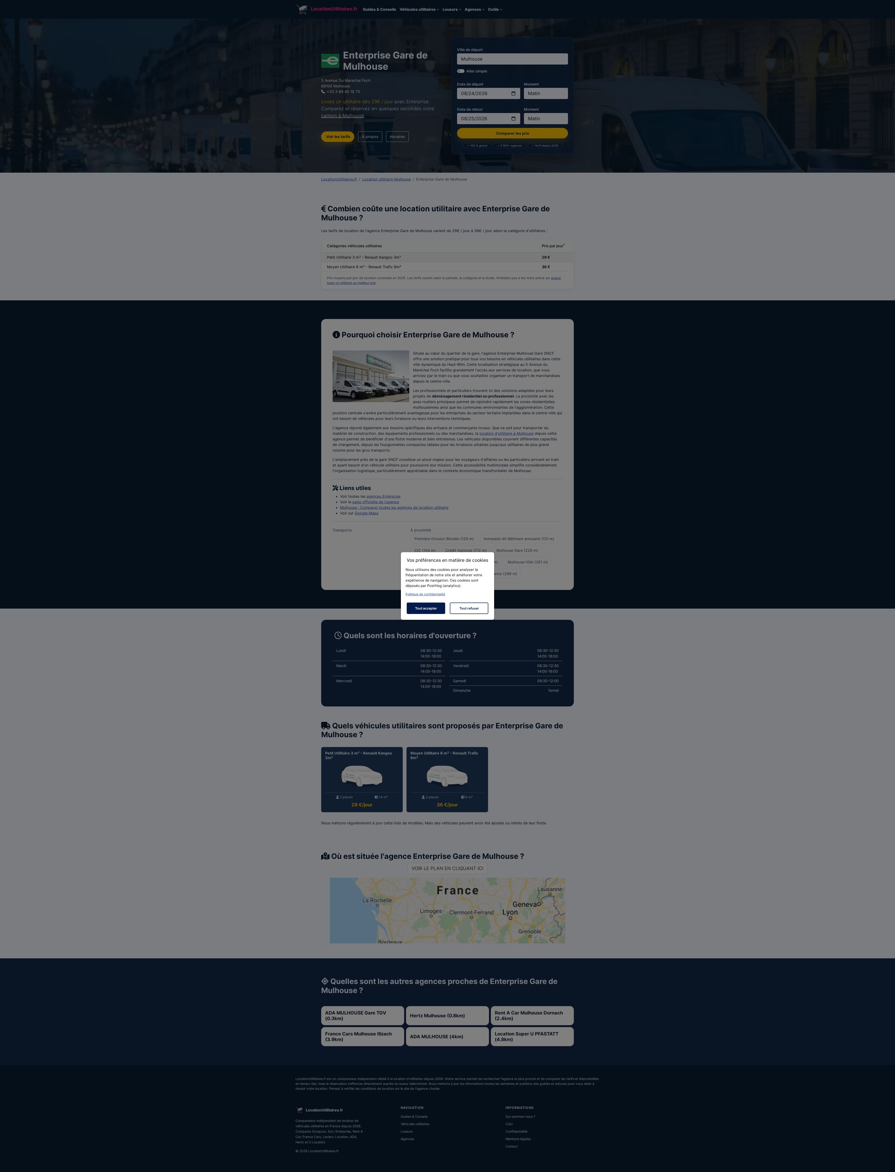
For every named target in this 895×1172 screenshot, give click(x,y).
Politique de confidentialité (425, 594)
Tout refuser (469, 608)
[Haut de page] (886, 1163)
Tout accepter (426, 608)
